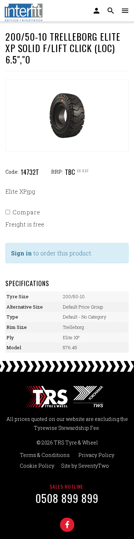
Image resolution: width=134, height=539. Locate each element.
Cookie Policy (37, 465)
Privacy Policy (96, 455)
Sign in (21, 253)
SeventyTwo (93, 465)
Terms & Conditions (45, 455)
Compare (26, 212)
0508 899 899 (67, 498)
